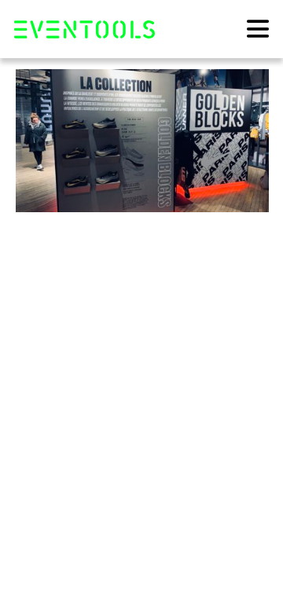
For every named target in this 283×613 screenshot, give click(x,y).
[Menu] (258, 28)
